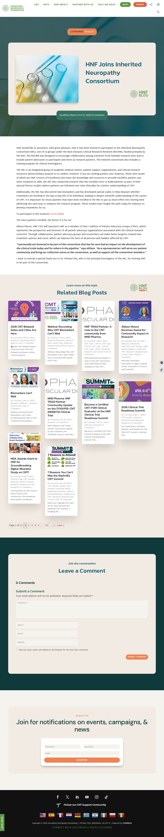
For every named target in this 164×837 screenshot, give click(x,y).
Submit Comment (137, 657)
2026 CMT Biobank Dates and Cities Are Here (23, 330)
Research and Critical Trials (60, 342)
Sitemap (106, 828)
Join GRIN (2, 822)
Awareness (135, 344)
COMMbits (127, 823)
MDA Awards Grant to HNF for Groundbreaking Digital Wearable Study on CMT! (24, 465)
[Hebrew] (95, 816)
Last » (60, 525)
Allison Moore (69, 115)
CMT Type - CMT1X (100, 346)
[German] (77, 816)
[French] (60, 816)
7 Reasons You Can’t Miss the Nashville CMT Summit (60, 475)
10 (46, 525)
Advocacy (125, 344)
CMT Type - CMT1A (92, 344)
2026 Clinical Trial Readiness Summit (133, 409)
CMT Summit (29, 479)
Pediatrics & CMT (27, 484)
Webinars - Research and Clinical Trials (24, 405)
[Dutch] (69, 816)
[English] (42, 816)
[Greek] (86, 816)
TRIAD (136, 354)
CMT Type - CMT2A (92, 349)
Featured (14, 482)
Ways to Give (16, 343)
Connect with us (64, 828)
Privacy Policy (88, 828)
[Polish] (112, 816)
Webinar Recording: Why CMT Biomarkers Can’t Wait (61, 330)
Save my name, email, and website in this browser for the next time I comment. (53, 650)
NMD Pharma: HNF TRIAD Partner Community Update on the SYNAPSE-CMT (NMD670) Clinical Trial (61, 407)
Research (89, 32)
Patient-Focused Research (61, 493)
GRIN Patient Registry (134, 348)
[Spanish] (51, 816)
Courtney (17, 337)
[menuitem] (36, 4)
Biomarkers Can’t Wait (21, 394)
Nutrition (62, 491)
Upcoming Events (27, 340)
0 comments (98, 115)
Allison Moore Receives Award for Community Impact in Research (135, 332)
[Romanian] (121, 816)
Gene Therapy (136, 346)
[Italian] (103, 816)
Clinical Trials (16, 479)
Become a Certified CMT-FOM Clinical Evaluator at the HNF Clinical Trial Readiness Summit (97, 411)
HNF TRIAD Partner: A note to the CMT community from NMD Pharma (98, 332)
